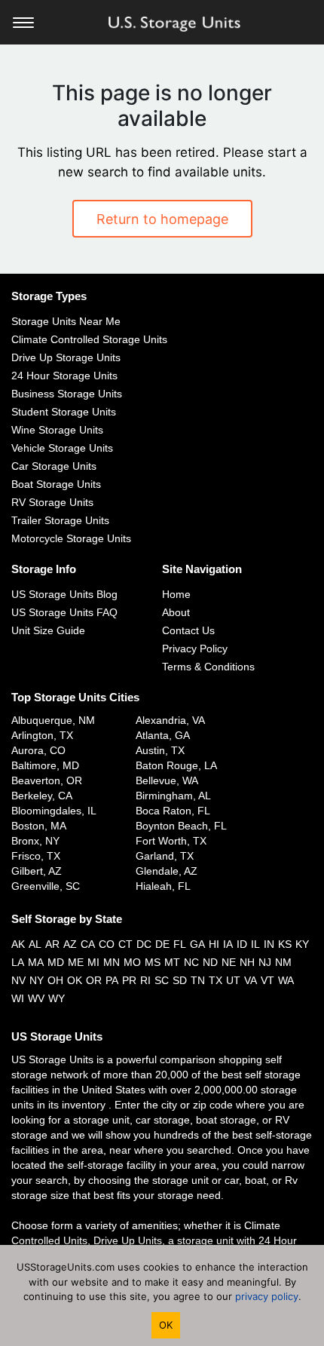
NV (18, 980)
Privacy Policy (195, 648)
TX (215, 980)
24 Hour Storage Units (64, 375)
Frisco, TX (35, 856)
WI (17, 998)
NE (229, 962)
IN (269, 944)
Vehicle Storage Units (62, 448)
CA (88, 944)
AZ (70, 944)
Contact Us (188, 630)
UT (233, 980)
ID (242, 944)
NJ (264, 962)
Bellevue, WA (167, 780)
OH (55, 980)
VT (267, 980)
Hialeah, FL (163, 886)
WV (36, 998)
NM (283, 962)
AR (52, 944)
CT (125, 944)
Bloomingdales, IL (53, 811)
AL (35, 944)
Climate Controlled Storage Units (89, 339)
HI (214, 944)
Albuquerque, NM (53, 720)
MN (111, 962)
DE (162, 944)
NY (36, 980)
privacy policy (266, 1296)
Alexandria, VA (170, 720)
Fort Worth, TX (171, 841)
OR (94, 980)
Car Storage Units (53, 466)
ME (76, 962)
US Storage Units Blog (64, 594)
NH (247, 962)
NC (191, 962)
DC (143, 944)
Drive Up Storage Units (66, 357)
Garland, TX (165, 856)
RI (145, 980)
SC (161, 980)
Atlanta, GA (163, 735)
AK (18, 944)
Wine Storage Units (57, 430)
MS (152, 962)
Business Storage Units (66, 394)
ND (210, 962)
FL (179, 944)
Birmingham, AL (173, 796)
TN (198, 980)
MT (172, 962)
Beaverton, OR (46, 780)
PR (129, 980)
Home (176, 594)
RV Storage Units (52, 502)
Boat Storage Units (56, 484)
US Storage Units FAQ (64, 612)
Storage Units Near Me (66, 321)
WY (56, 998)
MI (93, 962)
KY (302, 944)
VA (250, 980)
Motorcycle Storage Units (71, 538)
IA (228, 944)
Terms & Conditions (208, 667)
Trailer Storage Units (60, 520)
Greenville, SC (45, 886)
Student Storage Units (63, 412)
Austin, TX (160, 750)
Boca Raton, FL (173, 811)
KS (285, 944)
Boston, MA (38, 826)
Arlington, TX (42, 735)
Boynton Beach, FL (181, 826)
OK (74, 980)
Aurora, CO (38, 750)
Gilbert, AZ (36, 871)
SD (180, 980)
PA (111, 980)
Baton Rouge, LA (176, 765)
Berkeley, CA (41, 796)
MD (55, 962)
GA (197, 944)
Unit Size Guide (48, 630)
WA (286, 980)
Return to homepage (162, 219)
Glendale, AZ (166, 871)
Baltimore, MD (45, 765)
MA (36, 962)
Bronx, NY (35, 841)
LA (17, 962)
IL (255, 944)
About (176, 612)
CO (107, 944)
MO (132, 962)
